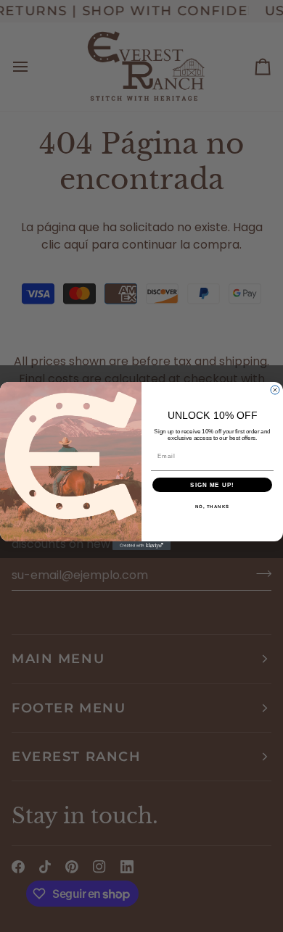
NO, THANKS (212, 506)
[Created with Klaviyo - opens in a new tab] (141, 545)
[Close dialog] (275, 390)
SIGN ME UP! (212, 485)
